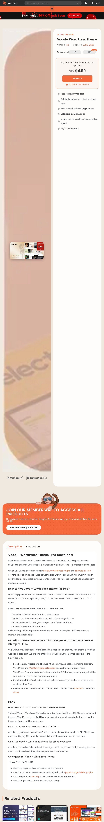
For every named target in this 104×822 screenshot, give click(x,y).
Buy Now (77, 78)
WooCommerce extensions (42, 668)
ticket (16, 692)
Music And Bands (22, 31)
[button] (52, 8)
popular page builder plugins (79, 772)
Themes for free (83, 570)
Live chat (78, 688)
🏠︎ (5, 31)
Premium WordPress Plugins (56, 570)
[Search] (78, 3)
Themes (11, 31)
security (35, 776)
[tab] (15, 546)
